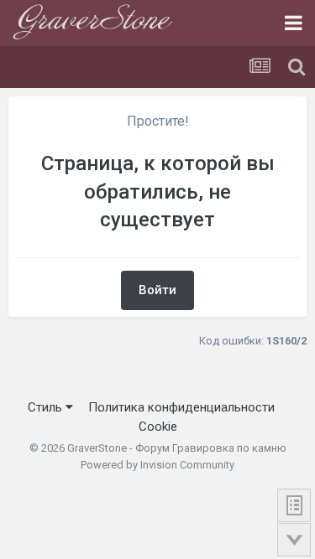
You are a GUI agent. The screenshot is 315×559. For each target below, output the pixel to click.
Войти (157, 290)
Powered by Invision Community (157, 464)
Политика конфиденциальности (181, 407)
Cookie (158, 426)
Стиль (47, 407)
